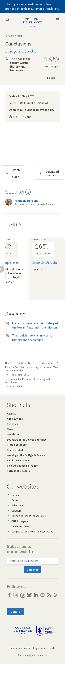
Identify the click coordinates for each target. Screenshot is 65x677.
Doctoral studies (16, 450)
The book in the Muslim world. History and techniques (20, 64)
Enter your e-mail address (24, 561)
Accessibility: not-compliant (33, 655)
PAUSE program (19, 521)
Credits (53, 648)
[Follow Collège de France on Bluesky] (29, 595)
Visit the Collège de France (22, 465)
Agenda (11, 413)
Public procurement (18, 460)
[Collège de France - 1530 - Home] (32, 22)
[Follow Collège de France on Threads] (22, 595)
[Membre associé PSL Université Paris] (44, 631)
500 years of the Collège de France (26, 439)
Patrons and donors (18, 471)
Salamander (17, 505)
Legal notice (40, 648)
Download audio (52, 173)
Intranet (16, 495)
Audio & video (15, 418)
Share (52, 78)
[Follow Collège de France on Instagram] (16, 595)
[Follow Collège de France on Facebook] (9, 595)
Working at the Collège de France (26, 455)
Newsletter (13, 434)
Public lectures (18, 374)
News (10, 429)
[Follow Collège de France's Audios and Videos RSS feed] (55, 595)
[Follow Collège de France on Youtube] (42, 595)
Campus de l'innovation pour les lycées (32, 531)
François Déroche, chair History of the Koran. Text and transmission (35, 325)
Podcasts (12, 424)
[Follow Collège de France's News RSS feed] (49, 595)
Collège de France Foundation (27, 516)
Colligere (16, 510)
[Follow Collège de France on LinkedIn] (35, 595)
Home (8, 363)
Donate (15, 611)
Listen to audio (16, 173)
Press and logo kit (17, 444)
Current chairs (47, 363)
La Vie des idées (20, 526)
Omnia (14, 500)
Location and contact (20, 648)
